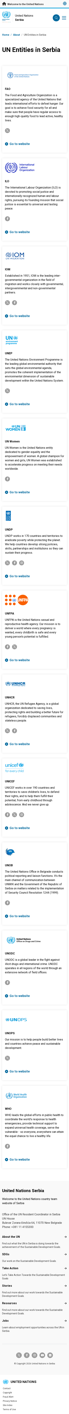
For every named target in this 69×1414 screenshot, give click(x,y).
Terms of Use (9, 1409)
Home (5, 34)
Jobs (5, 1320)
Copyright (7, 1392)
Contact (7, 1388)
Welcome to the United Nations (25, 4)
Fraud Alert (8, 1397)
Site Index (7, 1405)
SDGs (5, 1254)
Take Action (10, 1268)
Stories (7, 1285)
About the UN (11, 1236)
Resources (9, 1303)
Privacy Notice (10, 1401)
